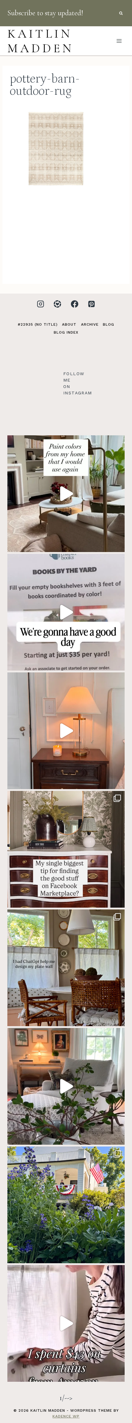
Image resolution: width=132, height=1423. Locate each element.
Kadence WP (66, 1416)
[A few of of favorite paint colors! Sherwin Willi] (66, 493)
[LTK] (57, 304)
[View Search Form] (121, 13)
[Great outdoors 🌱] (66, 1205)
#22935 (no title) (38, 324)
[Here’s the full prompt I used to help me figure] (66, 967)
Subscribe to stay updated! (45, 13)
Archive (90, 324)
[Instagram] (40, 304)
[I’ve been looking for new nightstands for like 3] (66, 730)
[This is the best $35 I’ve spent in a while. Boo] (66, 612)
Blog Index (66, 332)
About (69, 324)
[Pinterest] (91, 304)
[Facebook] (74, 304)
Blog (108, 324)
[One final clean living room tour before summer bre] (66, 1086)
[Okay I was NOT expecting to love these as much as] (66, 1323)
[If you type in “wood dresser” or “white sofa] (66, 849)
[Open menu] (119, 41)
